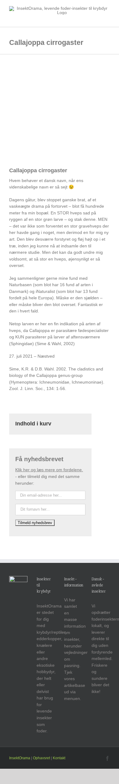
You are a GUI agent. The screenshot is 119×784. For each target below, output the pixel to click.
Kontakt (59, 758)
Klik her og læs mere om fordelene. (49, 469)
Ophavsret (41, 758)
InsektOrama (19, 758)
